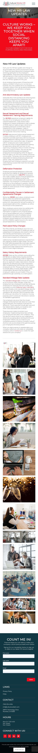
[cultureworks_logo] (16, 3)
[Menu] (32, 3)
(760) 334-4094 (8, 704)
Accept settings (19, 749)
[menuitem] (32, 3)
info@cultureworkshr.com (11, 707)
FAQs (4, 694)
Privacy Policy (7, 691)
